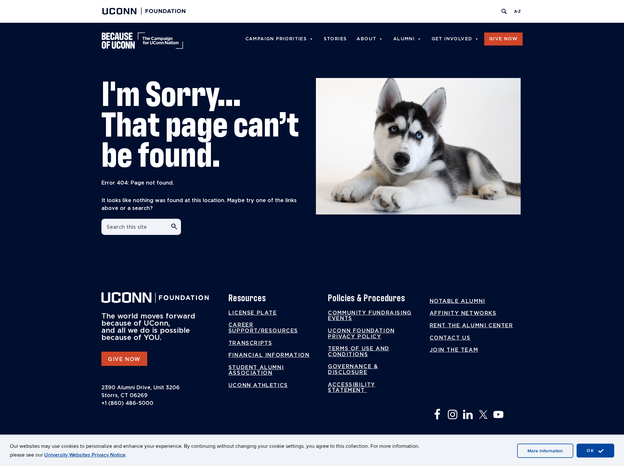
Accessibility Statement (351, 387)
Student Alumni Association (256, 370)
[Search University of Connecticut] (504, 11)
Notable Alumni (457, 301)
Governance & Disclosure (353, 369)
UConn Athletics (258, 385)
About (366, 39)
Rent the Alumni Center (471, 325)
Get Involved (452, 39)
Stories (335, 39)
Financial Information (269, 355)
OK (591, 450)
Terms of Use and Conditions (358, 351)
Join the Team (454, 350)
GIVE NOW (124, 359)
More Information (545, 451)
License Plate (252, 313)
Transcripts (250, 343)
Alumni (404, 39)
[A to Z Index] (517, 11)
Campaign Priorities (276, 39)
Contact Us (450, 338)
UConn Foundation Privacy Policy (361, 333)
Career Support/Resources (263, 327)
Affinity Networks (463, 313)
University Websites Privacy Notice (84, 455)
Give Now (503, 39)
